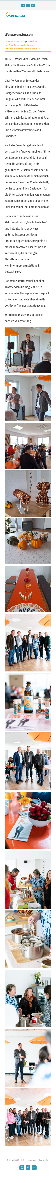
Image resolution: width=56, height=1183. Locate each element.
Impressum (31, 1160)
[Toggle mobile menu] (49, 17)
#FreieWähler (32, 41)
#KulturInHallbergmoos (32, 49)
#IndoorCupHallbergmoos (14, 49)
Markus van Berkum (15, 41)
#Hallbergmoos (29, 45)
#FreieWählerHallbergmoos (14, 45)
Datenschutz (43, 1160)
